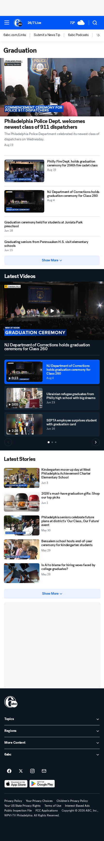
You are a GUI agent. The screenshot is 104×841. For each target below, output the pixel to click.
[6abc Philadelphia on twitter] (21, 771)
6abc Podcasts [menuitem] (78, 35)
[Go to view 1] (49, 442)
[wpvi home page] (10, 702)
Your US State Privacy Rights (22, 805)
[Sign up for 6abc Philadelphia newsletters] (44, 771)
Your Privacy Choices (39, 800)
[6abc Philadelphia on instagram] (32, 771)
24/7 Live (34, 23)
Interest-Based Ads (77, 805)
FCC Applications (47, 810)
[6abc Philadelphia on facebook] (9, 771)
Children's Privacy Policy (72, 800)
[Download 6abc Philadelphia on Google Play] (42, 784)
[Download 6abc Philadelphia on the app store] (16, 784)
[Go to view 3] (55, 442)
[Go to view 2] (52, 442)
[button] (7, 22)
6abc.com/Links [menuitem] (14, 35)
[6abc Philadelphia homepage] (18, 23)
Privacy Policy (13, 800)
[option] (18, 35)
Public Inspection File (18, 810)
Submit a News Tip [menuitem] (47, 35)
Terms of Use (53, 805)
